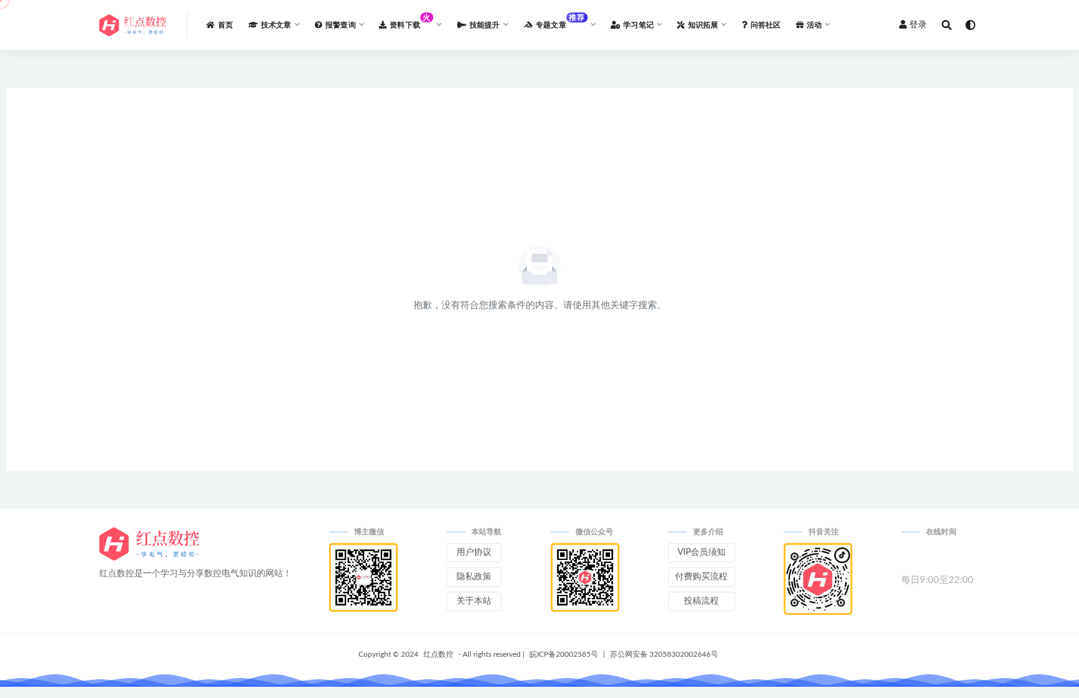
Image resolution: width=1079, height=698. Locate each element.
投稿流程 (701, 601)
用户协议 (473, 552)
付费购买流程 (701, 576)
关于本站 (473, 601)
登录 (918, 25)
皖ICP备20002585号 (564, 654)
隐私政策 (473, 576)
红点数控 (438, 654)
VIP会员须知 (701, 552)
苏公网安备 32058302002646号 (664, 654)
